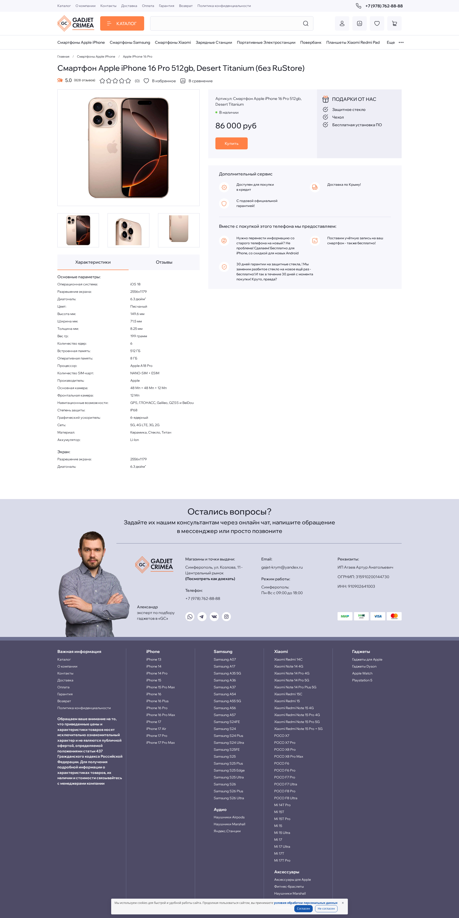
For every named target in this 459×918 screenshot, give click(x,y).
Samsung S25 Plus (228, 763)
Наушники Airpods (229, 817)
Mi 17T (279, 853)
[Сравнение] (359, 23)
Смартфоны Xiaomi (173, 42)
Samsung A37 (225, 687)
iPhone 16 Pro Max (160, 715)
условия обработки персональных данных (306, 903)
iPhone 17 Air (156, 729)
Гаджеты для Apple (367, 659)
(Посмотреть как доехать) (210, 578)
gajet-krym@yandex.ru (282, 567)
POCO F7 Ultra (285, 784)
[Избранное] (377, 23)
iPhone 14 (153, 666)
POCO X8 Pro (285, 749)
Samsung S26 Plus (228, 791)
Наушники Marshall (229, 824)
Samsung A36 (225, 680)
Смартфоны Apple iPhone (81, 42)
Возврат (186, 6)
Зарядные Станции (214, 42)
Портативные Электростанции (266, 42)
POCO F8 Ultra (285, 798)
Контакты (108, 6)
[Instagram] (226, 616)
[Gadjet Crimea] (75, 23)
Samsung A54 (225, 694)
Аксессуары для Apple (292, 879)
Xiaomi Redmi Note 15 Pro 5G (297, 722)
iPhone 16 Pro (157, 708)
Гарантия (166, 6)
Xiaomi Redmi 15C (288, 694)
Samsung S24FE (227, 722)
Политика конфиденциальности (224, 6)
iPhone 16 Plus (157, 701)
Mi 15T (279, 812)
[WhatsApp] (189, 616)
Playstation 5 (362, 680)
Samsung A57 (225, 715)
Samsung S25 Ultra (229, 777)
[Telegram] (202, 616)
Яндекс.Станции (227, 831)
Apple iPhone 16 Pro (137, 56)
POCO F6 (281, 763)
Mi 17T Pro (282, 860)
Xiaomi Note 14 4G (288, 666)
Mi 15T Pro (282, 819)
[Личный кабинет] (342, 23)
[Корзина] (394, 23)
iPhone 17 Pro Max (160, 742)
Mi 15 (278, 826)
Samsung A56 (225, 708)
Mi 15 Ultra (282, 833)
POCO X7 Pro (284, 742)
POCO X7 (281, 735)
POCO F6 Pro (284, 770)
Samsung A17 (224, 666)
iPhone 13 (153, 659)
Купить (232, 143)
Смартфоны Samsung (130, 42)
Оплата (148, 6)
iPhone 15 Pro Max (160, 687)
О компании (86, 6)
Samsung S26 (225, 784)
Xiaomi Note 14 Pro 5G (291, 680)
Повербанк (311, 42)
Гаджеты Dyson (364, 666)
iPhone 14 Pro (157, 673)
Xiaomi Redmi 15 (287, 701)
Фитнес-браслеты (289, 886)
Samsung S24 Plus (228, 735)
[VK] (214, 616)
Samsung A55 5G (227, 701)
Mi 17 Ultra (282, 846)
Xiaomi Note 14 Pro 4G (291, 673)
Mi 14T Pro (282, 805)
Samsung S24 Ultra (229, 742)
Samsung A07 (225, 659)
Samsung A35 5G (227, 673)
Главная (63, 56)
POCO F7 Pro (284, 777)
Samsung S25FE (227, 749)
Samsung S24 (225, 729)
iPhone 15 (153, 680)
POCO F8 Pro (284, 791)
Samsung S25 (225, 756)
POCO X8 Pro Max (288, 756)
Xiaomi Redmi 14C (288, 659)
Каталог (64, 6)
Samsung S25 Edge (229, 770)
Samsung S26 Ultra (229, 798)
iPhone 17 (153, 722)
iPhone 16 (153, 694)
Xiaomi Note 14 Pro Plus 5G (295, 687)
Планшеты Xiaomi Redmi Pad (353, 42)
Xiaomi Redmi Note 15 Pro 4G (297, 715)
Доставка (129, 6)
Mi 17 (278, 839)
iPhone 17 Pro (156, 735)
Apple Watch (362, 673)
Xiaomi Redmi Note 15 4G (294, 708)
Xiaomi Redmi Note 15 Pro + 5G (298, 729)
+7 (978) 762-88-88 (383, 5)
